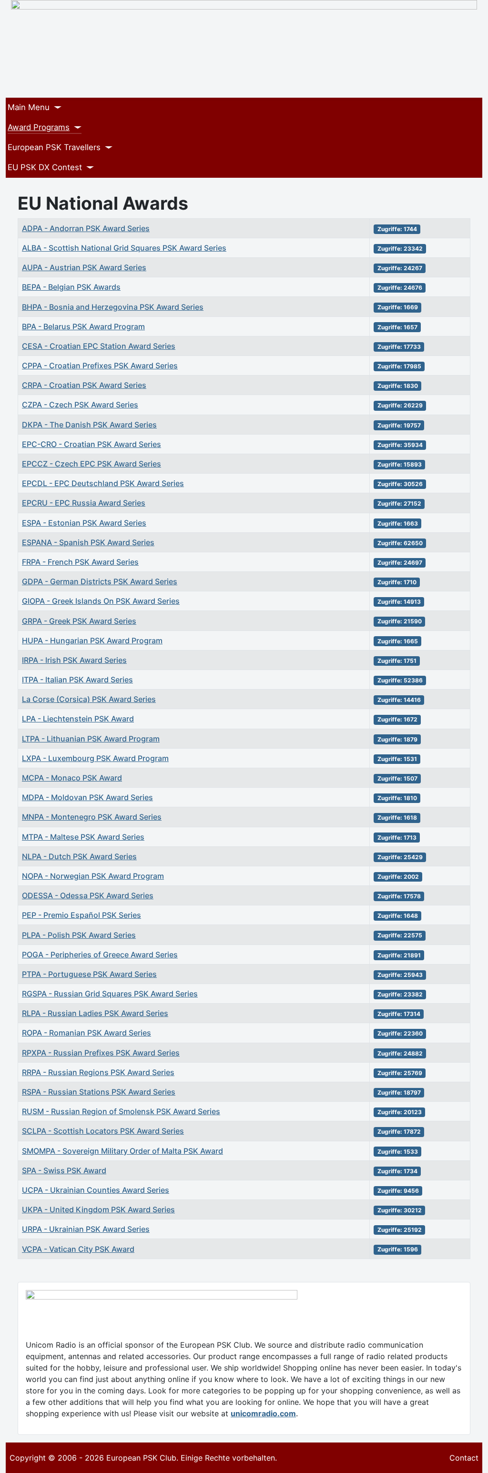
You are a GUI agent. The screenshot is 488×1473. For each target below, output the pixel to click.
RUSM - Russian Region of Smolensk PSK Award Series (121, 1111)
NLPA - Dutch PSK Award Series (79, 856)
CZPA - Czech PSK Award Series (80, 404)
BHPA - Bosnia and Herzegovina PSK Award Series (112, 307)
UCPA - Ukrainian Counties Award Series (95, 1190)
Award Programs (39, 127)
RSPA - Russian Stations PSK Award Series (98, 1092)
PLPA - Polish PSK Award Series (79, 935)
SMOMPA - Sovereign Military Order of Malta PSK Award (122, 1151)
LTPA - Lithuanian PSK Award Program (91, 738)
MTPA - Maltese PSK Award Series (83, 837)
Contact (463, 1458)
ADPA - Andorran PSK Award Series (86, 228)
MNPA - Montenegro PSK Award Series (92, 817)
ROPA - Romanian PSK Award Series (86, 1032)
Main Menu (29, 107)
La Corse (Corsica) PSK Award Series (89, 699)
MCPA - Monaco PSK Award (72, 777)
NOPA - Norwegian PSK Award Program (93, 876)
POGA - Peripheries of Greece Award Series (100, 954)
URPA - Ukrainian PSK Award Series (86, 1229)
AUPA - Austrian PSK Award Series (84, 267)
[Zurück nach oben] (476, 1461)
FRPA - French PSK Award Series (80, 562)
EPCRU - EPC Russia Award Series (83, 503)
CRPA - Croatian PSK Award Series (84, 385)
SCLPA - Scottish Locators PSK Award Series (103, 1131)
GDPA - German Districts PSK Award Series (99, 581)
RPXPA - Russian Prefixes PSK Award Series (101, 1052)
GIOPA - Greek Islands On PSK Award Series (101, 601)
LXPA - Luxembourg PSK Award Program (95, 758)
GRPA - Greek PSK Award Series (79, 621)
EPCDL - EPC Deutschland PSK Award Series (103, 483)
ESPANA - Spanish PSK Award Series (88, 542)
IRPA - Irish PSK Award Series (74, 660)
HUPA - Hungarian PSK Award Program (92, 640)
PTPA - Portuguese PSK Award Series (89, 974)
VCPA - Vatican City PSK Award (78, 1249)
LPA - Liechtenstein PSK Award (78, 718)
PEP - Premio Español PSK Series (81, 915)
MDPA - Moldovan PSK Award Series (87, 797)
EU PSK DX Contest (45, 167)
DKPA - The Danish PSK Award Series (89, 424)
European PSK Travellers (54, 147)
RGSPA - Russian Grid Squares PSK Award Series (110, 993)
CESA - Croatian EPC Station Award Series (98, 346)
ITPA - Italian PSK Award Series (77, 679)
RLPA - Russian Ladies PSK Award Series (95, 1013)
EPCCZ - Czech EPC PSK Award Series (91, 463)
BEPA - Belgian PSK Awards (71, 287)
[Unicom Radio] (161, 1296)
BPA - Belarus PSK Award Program (83, 326)
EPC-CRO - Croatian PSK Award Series (91, 444)
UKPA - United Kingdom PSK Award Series (98, 1209)
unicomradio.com (263, 1413)
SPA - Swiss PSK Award (64, 1170)
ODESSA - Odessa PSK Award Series (87, 895)
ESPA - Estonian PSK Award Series (84, 523)
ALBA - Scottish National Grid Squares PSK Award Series (124, 248)
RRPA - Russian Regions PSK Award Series (98, 1072)
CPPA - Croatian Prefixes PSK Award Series (100, 365)
